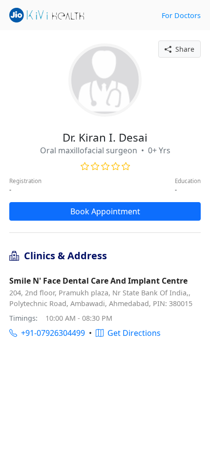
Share (182, 49)
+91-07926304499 (51, 333)
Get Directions (132, 333)
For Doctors (181, 15)
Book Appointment (105, 211)
